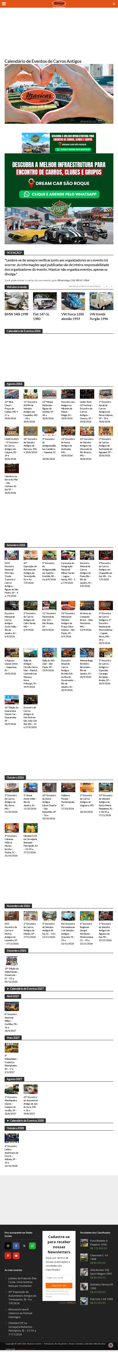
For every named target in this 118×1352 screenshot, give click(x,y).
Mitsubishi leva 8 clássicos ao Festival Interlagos (20, 1313)
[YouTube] (16, 1255)
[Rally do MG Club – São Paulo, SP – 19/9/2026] (49, 652)
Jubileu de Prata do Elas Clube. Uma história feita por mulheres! (22, 1282)
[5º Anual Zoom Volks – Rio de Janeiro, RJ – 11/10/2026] (31, 787)
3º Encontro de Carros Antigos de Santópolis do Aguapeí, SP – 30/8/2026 (105, 447)
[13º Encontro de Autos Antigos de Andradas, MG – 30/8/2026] (68, 431)
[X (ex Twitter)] (24, 1245)
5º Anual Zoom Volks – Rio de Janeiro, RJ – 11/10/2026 (30, 802)
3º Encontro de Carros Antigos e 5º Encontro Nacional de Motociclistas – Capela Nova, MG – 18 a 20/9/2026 (105, 628)
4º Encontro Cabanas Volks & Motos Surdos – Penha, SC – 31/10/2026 (11, 845)
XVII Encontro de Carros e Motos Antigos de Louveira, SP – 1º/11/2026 (12, 933)
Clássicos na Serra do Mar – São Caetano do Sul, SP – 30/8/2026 (11, 484)
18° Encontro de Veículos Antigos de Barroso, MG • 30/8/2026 (30, 446)
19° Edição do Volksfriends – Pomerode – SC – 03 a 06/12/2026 (12, 975)
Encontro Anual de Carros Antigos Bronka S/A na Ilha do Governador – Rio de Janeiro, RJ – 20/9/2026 (68, 675)
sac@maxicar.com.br (25, 1349)
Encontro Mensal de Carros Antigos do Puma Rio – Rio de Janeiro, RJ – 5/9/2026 (86, 575)
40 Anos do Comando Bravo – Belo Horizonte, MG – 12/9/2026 (86, 621)
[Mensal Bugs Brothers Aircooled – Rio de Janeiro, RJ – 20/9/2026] (87, 652)
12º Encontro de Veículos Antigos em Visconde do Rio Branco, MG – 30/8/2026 (87, 449)
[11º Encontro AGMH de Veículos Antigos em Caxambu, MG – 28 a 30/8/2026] (31, 393)
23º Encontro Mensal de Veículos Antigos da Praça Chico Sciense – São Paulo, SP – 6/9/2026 (68, 625)
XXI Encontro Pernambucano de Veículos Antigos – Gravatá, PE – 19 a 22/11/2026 (68, 933)
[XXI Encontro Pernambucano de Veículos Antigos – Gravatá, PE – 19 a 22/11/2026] (68, 915)
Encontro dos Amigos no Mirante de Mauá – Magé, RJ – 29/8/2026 (68, 410)
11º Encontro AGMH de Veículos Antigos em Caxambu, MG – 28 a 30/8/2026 (30, 411)
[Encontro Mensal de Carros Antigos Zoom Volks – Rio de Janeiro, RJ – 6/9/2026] (12, 605)
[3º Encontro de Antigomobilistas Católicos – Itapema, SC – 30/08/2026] (49, 431)
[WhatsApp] (32, 1245)
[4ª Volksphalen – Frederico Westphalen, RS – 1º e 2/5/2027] (12, 1047)
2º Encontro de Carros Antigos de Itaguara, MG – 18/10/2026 (87, 803)
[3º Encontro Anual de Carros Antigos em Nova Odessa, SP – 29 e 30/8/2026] (106, 393)
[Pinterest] (8, 1255)
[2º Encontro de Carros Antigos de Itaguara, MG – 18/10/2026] (87, 787)
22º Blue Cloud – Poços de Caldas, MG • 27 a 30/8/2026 (11, 410)
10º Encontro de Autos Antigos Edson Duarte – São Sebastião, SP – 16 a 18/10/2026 (49, 807)
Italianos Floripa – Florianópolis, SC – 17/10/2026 (68, 802)
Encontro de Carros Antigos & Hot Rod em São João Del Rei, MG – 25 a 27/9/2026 (30, 717)
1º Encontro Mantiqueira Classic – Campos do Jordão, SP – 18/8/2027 (11, 1105)
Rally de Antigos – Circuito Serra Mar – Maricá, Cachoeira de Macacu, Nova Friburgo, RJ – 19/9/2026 (30, 673)
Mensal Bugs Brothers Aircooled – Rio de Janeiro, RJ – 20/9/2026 (86, 668)
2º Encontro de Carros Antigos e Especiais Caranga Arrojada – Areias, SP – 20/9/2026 (105, 672)
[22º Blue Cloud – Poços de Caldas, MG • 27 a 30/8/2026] (12, 393)
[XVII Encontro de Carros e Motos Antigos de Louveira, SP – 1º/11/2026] (12, 915)
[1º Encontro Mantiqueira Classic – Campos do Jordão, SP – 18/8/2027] (12, 1089)
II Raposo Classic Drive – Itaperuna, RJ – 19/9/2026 (11, 667)
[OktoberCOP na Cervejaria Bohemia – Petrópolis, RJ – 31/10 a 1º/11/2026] (31, 828)
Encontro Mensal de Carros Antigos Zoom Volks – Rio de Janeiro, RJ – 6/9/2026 (11, 625)
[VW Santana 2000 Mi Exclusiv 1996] (102, 301)
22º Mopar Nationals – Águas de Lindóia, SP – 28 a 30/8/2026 (48, 410)
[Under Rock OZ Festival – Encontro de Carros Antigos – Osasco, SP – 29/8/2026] (87, 393)
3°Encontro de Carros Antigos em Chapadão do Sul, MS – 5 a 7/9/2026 (105, 571)
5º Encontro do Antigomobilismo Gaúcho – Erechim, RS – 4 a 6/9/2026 (49, 571)
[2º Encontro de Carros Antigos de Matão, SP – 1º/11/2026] (31, 915)
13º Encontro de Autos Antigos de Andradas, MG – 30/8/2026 (68, 447)
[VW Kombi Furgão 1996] (73, 301)
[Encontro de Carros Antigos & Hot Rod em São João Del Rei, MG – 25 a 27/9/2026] (31, 699)
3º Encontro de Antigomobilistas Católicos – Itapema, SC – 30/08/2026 (49, 449)
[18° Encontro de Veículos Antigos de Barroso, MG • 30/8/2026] (31, 431)
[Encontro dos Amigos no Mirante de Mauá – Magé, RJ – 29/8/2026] (68, 393)
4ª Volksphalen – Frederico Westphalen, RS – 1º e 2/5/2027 (11, 1063)
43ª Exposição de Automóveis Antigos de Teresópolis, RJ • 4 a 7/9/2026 (30, 573)
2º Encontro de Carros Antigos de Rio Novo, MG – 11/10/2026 (11, 803)
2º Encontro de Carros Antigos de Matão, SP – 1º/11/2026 (30, 930)
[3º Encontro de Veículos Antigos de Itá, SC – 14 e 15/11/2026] (49, 915)
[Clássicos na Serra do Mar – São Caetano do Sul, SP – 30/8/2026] (12, 468)
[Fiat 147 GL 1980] (16, 301)
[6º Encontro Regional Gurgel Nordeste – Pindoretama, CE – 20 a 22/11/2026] (87, 915)
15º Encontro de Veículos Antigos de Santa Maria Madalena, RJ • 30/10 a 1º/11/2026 (105, 805)
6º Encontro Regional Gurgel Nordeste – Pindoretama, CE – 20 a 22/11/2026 (86, 933)
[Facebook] (16, 1245)
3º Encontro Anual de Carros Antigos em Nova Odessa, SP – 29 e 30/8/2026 (106, 411)
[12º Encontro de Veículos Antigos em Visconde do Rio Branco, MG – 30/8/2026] (87, 431)
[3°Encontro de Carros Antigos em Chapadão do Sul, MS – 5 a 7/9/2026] (106, 555)
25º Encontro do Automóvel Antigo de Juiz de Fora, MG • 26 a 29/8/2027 (31, 1105)
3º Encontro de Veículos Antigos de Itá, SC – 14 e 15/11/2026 (48, 930)
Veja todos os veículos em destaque (84, 286)
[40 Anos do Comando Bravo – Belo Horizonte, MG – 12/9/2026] (87, 605)
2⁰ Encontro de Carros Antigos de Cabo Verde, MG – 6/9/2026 (30, 621)
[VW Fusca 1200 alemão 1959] (45, 301)
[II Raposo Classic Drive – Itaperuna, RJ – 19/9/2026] (12, 652)
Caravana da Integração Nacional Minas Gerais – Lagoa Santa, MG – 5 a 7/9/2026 (68, 573)
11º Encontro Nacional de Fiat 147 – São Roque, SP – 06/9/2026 (49, 621)
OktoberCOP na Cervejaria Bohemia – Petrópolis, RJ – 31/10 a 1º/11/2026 (30, 844)
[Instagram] (8, 1245)
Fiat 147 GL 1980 (13, 316)
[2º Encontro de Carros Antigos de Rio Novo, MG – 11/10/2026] (12, 787)
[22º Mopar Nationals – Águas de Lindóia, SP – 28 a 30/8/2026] (49, 393)
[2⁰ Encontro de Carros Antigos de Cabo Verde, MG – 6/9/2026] (31, 605)
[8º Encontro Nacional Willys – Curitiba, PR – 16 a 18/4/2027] (12, 1006)
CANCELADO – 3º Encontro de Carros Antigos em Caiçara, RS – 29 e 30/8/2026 (12, 449)
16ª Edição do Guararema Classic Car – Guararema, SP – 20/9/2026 (11, 715)
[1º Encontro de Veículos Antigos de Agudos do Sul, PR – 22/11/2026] (106, 915)
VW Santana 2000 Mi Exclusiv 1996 (99, 318)
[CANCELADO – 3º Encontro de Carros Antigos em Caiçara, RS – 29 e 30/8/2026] (12, 431)
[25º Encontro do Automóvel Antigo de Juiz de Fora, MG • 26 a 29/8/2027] (31, 1089)
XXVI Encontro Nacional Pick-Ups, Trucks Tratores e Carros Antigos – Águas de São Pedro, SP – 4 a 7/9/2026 (11, 579)
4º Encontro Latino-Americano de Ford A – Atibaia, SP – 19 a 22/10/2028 (11, 1156)
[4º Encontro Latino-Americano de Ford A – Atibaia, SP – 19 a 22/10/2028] (12, 1138)
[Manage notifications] (110, 1345)
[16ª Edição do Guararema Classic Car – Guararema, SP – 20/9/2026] (12, 699)
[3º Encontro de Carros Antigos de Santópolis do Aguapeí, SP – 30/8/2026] (106, 431)
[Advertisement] (59, 35)
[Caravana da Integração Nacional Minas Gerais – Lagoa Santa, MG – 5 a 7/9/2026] (68, 555)
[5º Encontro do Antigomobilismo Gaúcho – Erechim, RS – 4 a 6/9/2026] (49, 555)
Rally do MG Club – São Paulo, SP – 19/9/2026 (48, 665)
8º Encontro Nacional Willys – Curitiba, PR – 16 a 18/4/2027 (11, 1022)
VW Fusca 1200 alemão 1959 (44, 316)
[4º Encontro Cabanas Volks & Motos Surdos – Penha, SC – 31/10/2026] (12, 828)
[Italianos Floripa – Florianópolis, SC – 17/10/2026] (68, 787)
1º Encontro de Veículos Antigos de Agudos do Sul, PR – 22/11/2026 (105, 932)
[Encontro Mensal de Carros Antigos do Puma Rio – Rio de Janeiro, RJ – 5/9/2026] (87, 555)
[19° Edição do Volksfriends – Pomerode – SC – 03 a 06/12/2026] (12, 960)
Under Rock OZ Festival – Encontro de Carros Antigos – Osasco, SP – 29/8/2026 (86, 411)
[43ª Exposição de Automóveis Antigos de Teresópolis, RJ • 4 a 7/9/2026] (31, 555)
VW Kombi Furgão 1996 (70, 316)
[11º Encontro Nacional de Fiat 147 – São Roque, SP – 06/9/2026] (49, 605)
